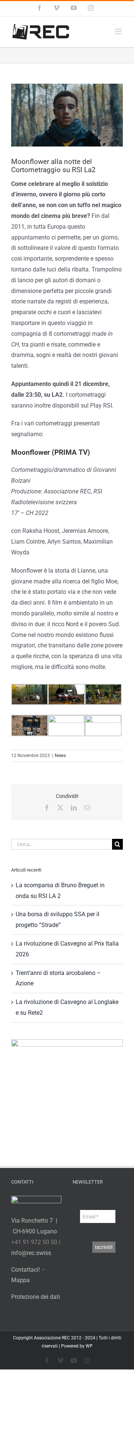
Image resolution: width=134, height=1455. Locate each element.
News (60, 755)
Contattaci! (25, 1269)
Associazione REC (52, 1337)
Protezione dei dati (35, 1296)
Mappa (20, 1280)
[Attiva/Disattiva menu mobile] (119, 31)
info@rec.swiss (31, 1252)
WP (89, 1346)
